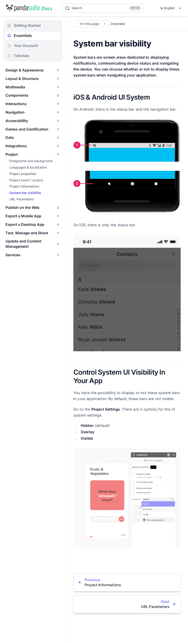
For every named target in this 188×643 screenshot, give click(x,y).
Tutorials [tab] (21, 55)
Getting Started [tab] (27, 25)
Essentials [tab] (23, 35)
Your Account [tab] (26, 45)
